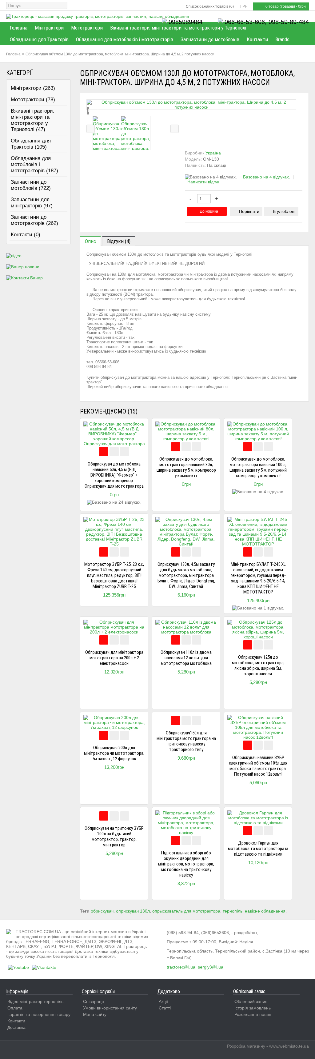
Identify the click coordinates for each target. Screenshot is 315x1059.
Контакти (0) (25, 235)
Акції (163, 1001)
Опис (90, 241)
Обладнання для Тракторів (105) (31, 144)
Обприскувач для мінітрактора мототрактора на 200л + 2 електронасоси (114, 657)
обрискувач (102, 911)
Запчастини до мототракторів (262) (34, 220)
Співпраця (93, 1001)
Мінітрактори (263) (33, 88)
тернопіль (232, 911)
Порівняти (249, 211)
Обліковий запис (250, 1001)
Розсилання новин (252, 1014)
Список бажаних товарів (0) (210, 6)
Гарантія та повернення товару (38, 1014)
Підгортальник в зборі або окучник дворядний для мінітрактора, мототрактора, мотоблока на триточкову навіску (186, 864)
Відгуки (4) (118, 241)
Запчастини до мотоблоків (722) (31, 185)
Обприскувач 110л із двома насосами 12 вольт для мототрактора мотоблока (186, 657)
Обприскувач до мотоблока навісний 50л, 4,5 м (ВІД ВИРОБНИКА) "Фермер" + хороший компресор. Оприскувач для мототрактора (114, 475)
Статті (165, 1007)
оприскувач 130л (133, 911)
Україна (213, 152)
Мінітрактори (49, 28)
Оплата (14, 1007)
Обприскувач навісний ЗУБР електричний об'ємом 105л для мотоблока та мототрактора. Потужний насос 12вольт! (258, 766)
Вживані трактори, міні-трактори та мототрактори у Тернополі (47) (32, 120)
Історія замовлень (252, 1007)
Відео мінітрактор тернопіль (35, 1001)
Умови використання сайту (110, 1007)
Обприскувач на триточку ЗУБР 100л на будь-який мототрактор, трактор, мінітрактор (114, 836)
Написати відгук (203, 181)
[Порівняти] (114, 451)
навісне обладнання (265, 911)
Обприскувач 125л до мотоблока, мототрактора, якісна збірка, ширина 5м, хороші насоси (258, 665)
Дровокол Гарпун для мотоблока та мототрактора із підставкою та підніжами (258, 848)
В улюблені (284, 211)
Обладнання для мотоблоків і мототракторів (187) (34, 164)
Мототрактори (87, 28)
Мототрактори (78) (33, 99)
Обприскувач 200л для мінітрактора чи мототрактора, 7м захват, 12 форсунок (114, 753)
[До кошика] (103, 451)
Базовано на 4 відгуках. (266, 176)
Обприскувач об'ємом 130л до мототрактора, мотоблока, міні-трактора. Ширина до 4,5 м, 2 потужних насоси (120, 54)
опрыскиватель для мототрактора (186, 911)
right (174, 129)
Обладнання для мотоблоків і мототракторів (124, 39)
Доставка (16, 1027)
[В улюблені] (124, 451)
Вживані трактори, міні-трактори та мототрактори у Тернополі (178, 28)
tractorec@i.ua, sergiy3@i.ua (195, 967)
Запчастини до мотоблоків (210, 39)
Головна (18, 28)
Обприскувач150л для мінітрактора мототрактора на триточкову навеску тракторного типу (186, 741)
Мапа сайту (94, 1014)
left (90, 129)
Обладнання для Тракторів (39, 39)
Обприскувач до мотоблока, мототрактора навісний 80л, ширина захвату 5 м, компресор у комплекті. (186, 467)
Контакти (257, 39)
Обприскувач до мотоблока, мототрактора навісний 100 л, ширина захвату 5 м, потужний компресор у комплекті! (258, 467)
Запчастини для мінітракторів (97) (32, 203)
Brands (282, 39)
